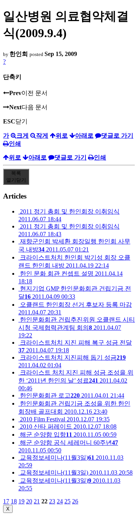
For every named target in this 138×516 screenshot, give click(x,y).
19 (21, 501)
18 (14, 501)
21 (37, 501)
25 (67, 501)
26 (75, 501)
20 (29, 501)
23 (52, 501)
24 (60, 501)
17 (6, 501)
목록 (16, 176)
